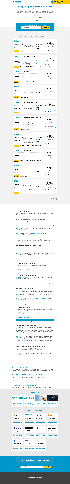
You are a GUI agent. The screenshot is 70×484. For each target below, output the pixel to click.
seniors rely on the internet (22, 290)
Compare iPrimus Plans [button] (17, 435)
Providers (26, 1)
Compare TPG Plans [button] (29, 448)
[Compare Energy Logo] (39, 478)
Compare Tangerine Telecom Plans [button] (52, 435)
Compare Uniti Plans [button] (41, 448)
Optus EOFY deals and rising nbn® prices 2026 (17, 404)
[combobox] (31, 27)
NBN (23, 1)
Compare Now (46, 27)
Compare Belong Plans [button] (29, 422)
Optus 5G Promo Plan (26, 41)
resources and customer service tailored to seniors (37, 298)
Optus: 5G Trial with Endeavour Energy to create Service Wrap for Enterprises (52, 404)
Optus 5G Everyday (25, 71)
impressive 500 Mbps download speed (38, 233)
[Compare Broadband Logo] (31, 478)
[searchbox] (31, 27)
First (51, 198)
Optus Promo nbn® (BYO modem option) (29, 86)
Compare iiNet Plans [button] (52, 422)
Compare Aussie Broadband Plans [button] (18, 422)
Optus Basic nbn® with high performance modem (31, 180)
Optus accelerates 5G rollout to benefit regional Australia (40, 404)
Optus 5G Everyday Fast (26, 150)
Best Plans (30, 1)
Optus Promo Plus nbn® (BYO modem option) (30, 102)
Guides (34, 1)
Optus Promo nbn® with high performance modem (31, 134)
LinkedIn (34, 482)
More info (50, 66)
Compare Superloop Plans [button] (41, 435)
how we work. (40, 196)
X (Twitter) (36, 482)
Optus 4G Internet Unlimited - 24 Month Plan (30, 56)
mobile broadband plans (22, 277)
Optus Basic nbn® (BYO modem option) (29, 165)
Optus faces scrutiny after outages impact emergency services (28, 404)
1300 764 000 (46, 356)
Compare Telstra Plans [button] (17, 448)
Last (56, 198)
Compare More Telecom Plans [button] (29, 435)
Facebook (31, 482)
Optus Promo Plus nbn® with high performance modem (32, 117)
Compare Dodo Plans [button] (41, 422)
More (13, 407)
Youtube (39, 482)
